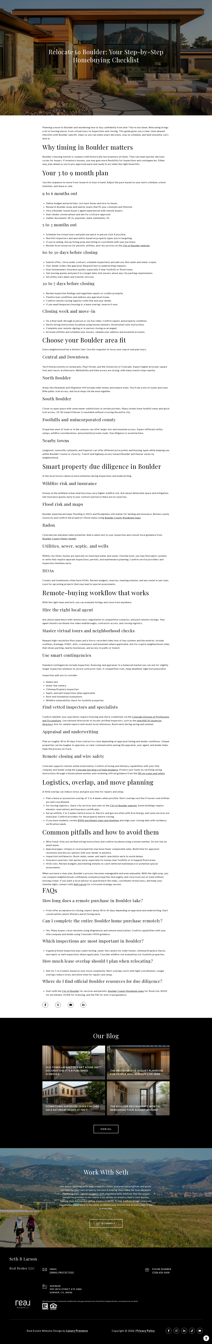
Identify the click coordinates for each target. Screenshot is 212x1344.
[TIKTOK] (192, 1331)
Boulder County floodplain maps (123, 517)
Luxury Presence (77, 1330)
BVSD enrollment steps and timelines (98, 820)
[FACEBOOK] (168, 1331)
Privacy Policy (145, 1330)
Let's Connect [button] (106, 1223)
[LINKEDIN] (184, 1331)
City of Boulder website (136, 245)
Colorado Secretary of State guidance (97, 769)
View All (106, 1129)
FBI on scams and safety (151, 773)
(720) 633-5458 (160, 1272)
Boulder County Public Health (59, 538)
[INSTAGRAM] (176, 1331)
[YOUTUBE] (200, 1331)
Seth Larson (80, 884)
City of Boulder (70, 991)
